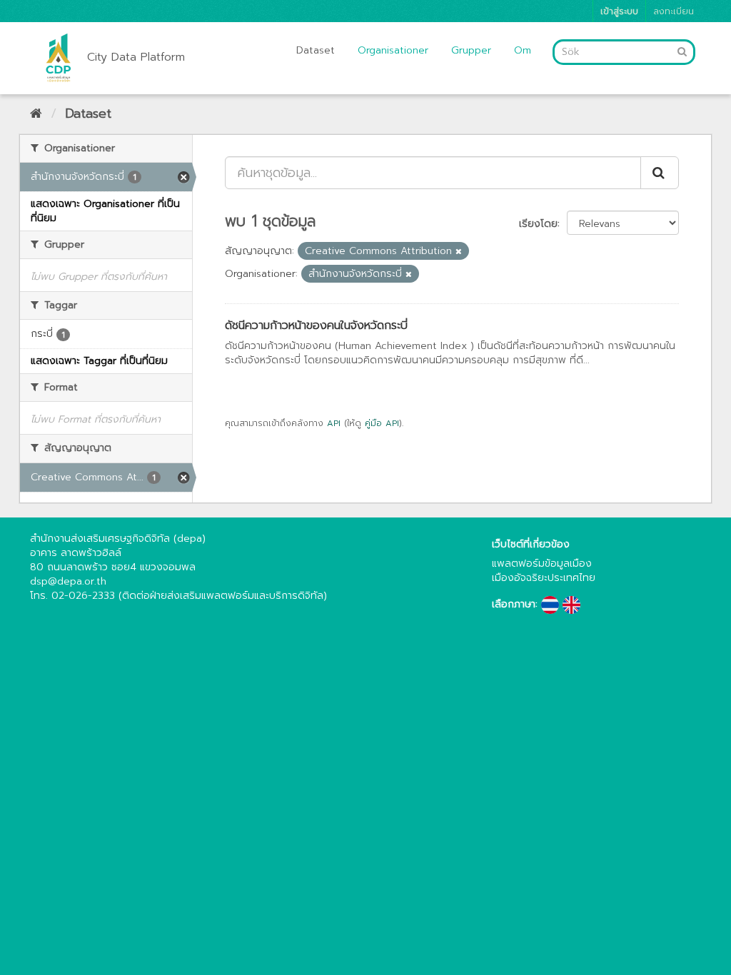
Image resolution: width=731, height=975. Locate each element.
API (334, 423)
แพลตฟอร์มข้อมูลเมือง (542, 563)
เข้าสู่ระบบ (619, 11)
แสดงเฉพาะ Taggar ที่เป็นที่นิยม (99, 360)
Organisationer (393, 50)
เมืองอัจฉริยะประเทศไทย (543, 577)
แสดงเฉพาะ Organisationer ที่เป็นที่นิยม (105, 211)
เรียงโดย (538, 223)
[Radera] (458, 252)
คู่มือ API (382, 423)
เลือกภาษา (513, 604)
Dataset (315, 50)
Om (522, 50)
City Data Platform (136, 57)
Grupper (471, 50)
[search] (659, 172)
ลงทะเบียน (673, 11)
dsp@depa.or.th (68, 581)
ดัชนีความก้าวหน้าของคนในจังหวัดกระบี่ (316, 325)
